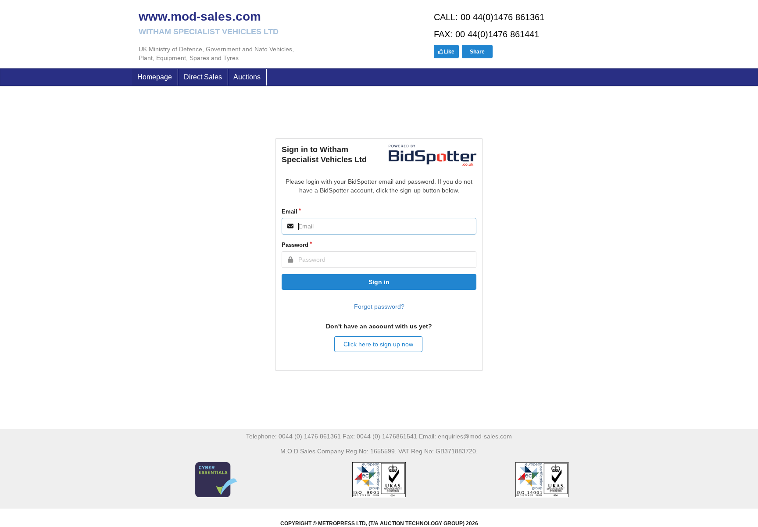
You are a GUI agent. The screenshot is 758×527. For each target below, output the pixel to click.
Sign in (379, 281)
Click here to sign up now (378, 344)
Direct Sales (203, 77)
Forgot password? (379, 306)
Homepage (154, 77)
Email (289, 211)
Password (295, 245)
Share (477, 52)
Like (449, 52)
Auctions (247, 77)
